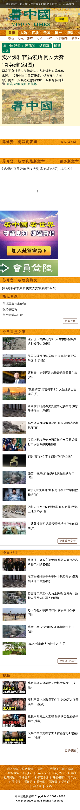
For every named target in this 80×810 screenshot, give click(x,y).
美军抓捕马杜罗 (13, 315)
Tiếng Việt (57, 773)
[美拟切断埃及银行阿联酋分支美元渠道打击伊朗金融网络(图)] (14, 439)
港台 (58, 33)
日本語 (72, 773)
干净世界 (24, 777)
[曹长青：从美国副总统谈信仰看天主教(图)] (14, 372)
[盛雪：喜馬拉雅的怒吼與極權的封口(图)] (14, 473)
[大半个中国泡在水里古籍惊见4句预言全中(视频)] (14, 733)
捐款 (40, 768)
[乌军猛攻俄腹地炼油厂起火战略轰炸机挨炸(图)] (14, 423)
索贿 (17, 84)
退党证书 (67, 781)
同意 (61, 19)
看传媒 (41, 781)
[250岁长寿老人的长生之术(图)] (14, 643)
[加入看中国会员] (29, 212)
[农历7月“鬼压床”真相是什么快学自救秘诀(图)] (14, 490)
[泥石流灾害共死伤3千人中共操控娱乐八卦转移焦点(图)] (14, 339)
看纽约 (28, 781)
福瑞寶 (53, 781)
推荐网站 (9, 777)
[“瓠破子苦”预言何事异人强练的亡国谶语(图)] (14, 389)
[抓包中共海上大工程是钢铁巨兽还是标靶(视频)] (14, 716)
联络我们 (27, 768)
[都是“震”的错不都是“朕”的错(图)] (14, 456)
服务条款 (67, 768)
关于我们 (52, 768)
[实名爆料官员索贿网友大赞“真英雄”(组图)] (33, 91)
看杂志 (72, 777)
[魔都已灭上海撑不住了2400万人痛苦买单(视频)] (14, 699)
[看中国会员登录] (29, 268)
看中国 (32, 17)
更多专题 (70, 321)
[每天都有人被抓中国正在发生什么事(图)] (14, 610)
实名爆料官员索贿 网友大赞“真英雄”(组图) (29, 288)
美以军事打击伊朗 (14, 303)
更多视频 (70, 750)
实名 (24, 84)
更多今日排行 (67, 660)
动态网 (37, 786)
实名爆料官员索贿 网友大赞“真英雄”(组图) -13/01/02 (36, 168)
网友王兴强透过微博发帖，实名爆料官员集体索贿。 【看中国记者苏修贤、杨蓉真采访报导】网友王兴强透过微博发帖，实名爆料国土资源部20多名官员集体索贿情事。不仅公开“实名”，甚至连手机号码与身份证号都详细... (33, 80)
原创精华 (62, 38)
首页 (11, 33)
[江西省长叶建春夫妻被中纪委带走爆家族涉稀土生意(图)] (14, 406)
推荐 (30, 38)
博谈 (70, 33)
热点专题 (10, 296)
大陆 (23, 33)
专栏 (49, 38)
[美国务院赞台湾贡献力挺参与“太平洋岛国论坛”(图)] (14, 355)
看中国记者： (13, 46)
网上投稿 (12, 768)
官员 (10, 84)
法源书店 (58, 777)
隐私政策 (13, 773)
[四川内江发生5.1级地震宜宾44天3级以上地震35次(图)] (14, 506)
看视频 (16, 781)
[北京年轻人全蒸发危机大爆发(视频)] (14, 682)
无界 (49, 786)
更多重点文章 (67, 540)
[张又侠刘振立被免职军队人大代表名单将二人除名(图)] (14, 559)
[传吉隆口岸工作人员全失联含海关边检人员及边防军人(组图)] (14, 593)
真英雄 (32, 84)
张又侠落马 (10, 309)
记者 (40, 38)
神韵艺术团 (42, 777)
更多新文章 (69, 161)
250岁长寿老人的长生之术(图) (47, 643)
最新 (11, 38)
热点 (20, 38)
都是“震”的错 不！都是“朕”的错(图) (50, 456)
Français (42, 773)
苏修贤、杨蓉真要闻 (19, 142)
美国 (46, 33)
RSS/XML (70, 142)
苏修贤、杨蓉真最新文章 (23, 161)
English (27, 773)
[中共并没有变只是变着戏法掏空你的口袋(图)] (14, 523)
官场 (35, 33)
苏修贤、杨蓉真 (37, 46)
